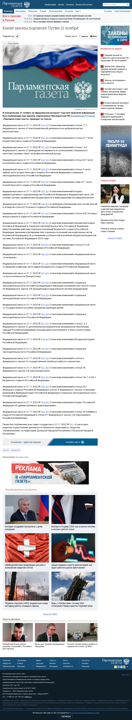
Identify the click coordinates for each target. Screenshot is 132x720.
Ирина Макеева (13, 43)
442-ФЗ (45, 160)
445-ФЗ (45, 191)
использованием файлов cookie (85, 713)
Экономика (20, 11)
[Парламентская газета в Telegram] (121, 667)
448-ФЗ (45, 223)
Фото (65, 660)
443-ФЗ (45, 169)
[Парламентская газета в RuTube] (127, 667)
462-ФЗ (45, 377)
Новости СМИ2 (50, 614)
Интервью (54, 666)
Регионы (66, 663)
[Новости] (83, 36)
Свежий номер (50, 4)
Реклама (85, 663)
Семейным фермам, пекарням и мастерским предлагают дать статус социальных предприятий (114, 210)
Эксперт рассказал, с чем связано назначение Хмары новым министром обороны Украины (114, 93)
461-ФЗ (45, 367)
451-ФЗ (45, 263)
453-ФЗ (45, 282)
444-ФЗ (45, 182)
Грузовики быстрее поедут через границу (113, 221)
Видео (38, 660)
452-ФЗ (45, 273)
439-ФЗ (45, 125)
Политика (8, 11)
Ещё (77, 11)
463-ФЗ (45, 386)
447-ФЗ (45, 213)
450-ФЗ (45, 254)
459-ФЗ (45, 348)
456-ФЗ (45, 314)
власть (6, 450)
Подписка (70, 4)
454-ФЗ (45, 295)
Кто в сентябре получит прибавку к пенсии (46, 21)
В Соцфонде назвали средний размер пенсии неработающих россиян (59, 16)
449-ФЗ (45, 244)
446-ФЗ (45, 204)
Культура (69, 11)
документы (15, 450)
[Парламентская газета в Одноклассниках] (124, 667)
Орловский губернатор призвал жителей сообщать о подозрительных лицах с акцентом (114, 70)
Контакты (86, 660)
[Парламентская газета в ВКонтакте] (118, 667)
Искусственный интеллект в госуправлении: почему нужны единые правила (115, 105)
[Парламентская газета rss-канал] (115, 667)
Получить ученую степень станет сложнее (112, 229)
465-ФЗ (45, 411)
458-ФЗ (45, 339)
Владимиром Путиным (82, 116)
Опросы (53, 660)
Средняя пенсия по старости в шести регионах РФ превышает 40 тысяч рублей (62, 19)
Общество (33, 11)
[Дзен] (93, 36)
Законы (61, 4)
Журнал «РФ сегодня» (84, 4)
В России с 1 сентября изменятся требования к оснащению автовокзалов (113, 117)
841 (72, 424)
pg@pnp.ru (28, 697)
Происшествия (55, 11)
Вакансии (85, 666)
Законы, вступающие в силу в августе (113, 81)
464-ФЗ (45, 402)
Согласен (66, 717)
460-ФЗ (45, 358)
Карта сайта (125, 674)
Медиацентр (41, 666)
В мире (43, 11)
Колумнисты (68, 666)
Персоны (39, 663)
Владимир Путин (22, 457)
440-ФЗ (45, 138)
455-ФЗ (45, 304)
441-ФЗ (45, 147)
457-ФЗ (45, 323)
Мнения (53, 663)
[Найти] (127, 4)
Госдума (108, 11)
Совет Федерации (122, 11)
